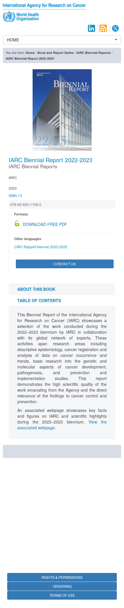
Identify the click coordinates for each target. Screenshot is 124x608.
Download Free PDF (45, 224)
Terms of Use (62, 595)
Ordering (62, 586)
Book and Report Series (55, 52)
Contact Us (65, 263)
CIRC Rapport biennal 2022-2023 (40, 246)
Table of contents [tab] (39, 300)
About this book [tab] (36, 289)
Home (30, 52)
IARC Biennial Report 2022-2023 (30, 58)
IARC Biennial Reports (93, 52)
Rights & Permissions (62, 577)
